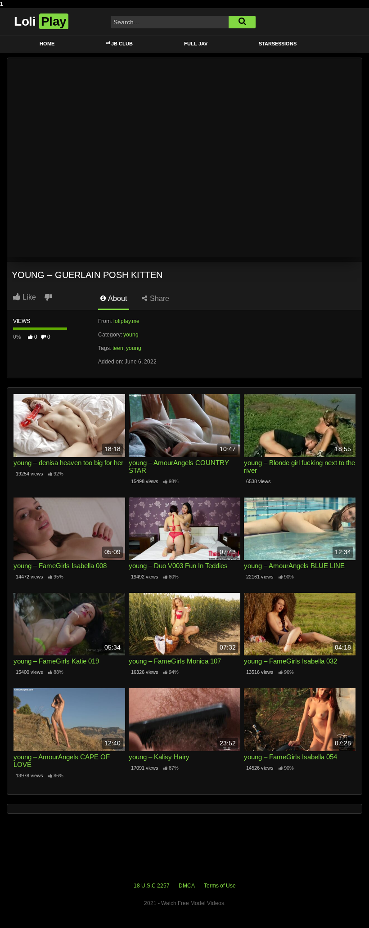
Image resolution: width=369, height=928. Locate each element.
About (117, 298)
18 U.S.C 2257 (152, 886)
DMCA (187, 886)
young (131, 335)
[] (242, 22)
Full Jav (195, 43)
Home (47, 43)
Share (158, 298)
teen (117, 348)
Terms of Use (220, 886)
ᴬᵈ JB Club (119, 43)
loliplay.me (126, 321)
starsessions (278, 43)
